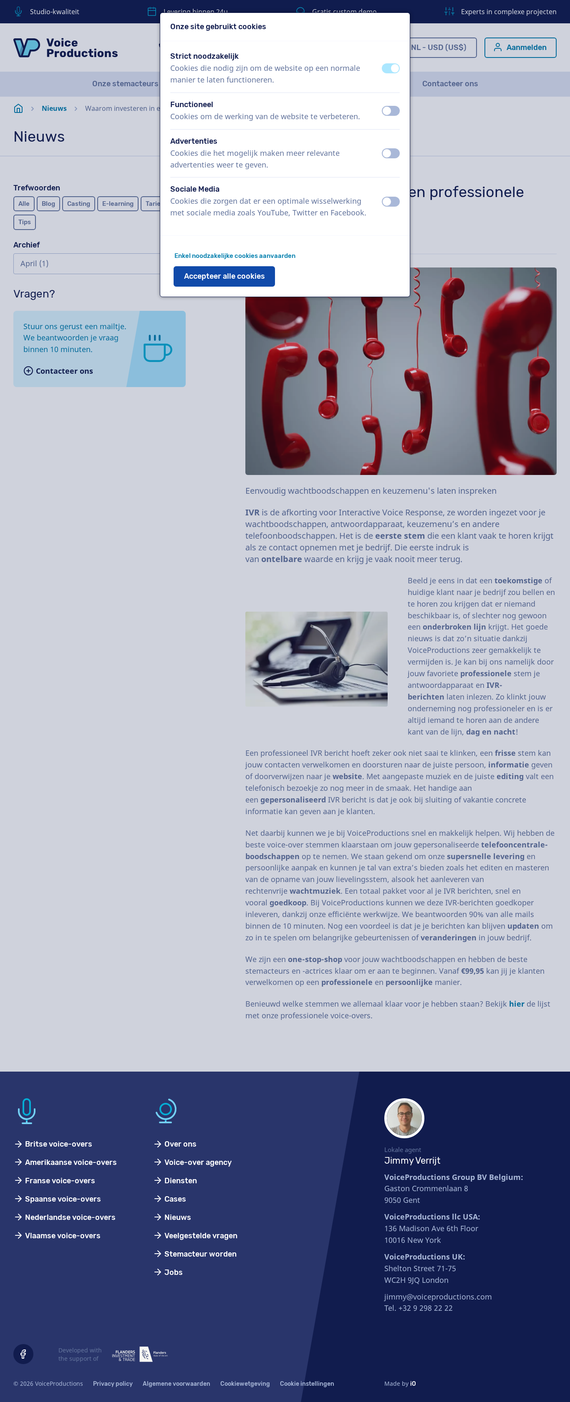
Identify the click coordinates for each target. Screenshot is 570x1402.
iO (413, 1383)
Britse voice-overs (57, 1144)
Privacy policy (113, 1383)
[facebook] (23, 1354)
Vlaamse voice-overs (62, 1235)
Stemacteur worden (200, 1254)
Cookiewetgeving (245, 1383)
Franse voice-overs (59, 1180)
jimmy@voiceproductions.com (438, 1297)
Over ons (180, 1144)
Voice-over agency (197, 1162)
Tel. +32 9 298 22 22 (418, 1308)
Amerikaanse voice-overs (70, 1162)
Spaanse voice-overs (62, 1199)
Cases (174, 1199)
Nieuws (177, 1217)
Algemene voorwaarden (176, 1383)
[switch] (391, 68)
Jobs (173, 1272)
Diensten (180, 1180)
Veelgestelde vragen (200, 1235)
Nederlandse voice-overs (69, 1217)
